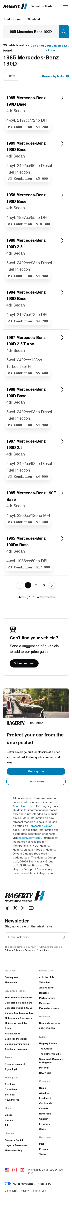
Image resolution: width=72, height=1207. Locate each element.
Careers (44, 1108)
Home (42, 1088)
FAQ (41, 1144)
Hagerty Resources (16, 1145)
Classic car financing (17, 1044)
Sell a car (10, 1094)
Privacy (43, 1149)
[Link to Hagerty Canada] (14, 1169)
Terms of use (39, 1190)
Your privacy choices (23, 1183)
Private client (12, 1033)
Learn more (36, 781)
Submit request (24, 663)
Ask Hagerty (46, 987)
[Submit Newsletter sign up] (63, 937)
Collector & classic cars (18, 1002)
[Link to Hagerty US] (7, 1169)
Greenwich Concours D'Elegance (51, 1061)
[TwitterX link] (15, 908)
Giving (42, 1129)
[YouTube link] (31, 908)
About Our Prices (23, 806)
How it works (12, 1099)
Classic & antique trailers (19, 1013)
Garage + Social (14, 1140)
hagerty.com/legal (29, 837)
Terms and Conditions (37, 950)
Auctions (10, 1084)
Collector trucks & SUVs (19, 1007)
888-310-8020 (47, 1028)
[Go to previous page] (20, 585)
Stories (9, 1120)
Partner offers (47, 998)
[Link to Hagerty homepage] (25, 896)
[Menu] (65, 6)
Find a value (12, 19)
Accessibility (44, 1183)
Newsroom (45, 1113)
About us (44, 1093)
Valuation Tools (41, 6)
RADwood (45, 1072)
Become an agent (15, 1064)
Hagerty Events (48, 1043)
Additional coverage (16, 1049)
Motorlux (44, 1067)
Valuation (44, 982)
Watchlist (33, 19)
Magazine (44, 1003)
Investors (44, 1124)
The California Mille (50, 1053)
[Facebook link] (7, 908)
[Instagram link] (23, 908)
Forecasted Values (40, 825)
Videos (9, 1114)
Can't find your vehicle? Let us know (50, 48)
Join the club (46, 977)
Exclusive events (49, 1008)
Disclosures (11, 1190)
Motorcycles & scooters (18, 1018)
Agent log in (11, 1069)
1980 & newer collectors (18, 997)
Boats (8, 1028)
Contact (43, 1118)
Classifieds (11, 1089)
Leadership (45, 1098)
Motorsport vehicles (16, 1023)
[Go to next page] (52, 585)
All (6, 1125)
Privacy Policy (12, 950)
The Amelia (45, 1048)
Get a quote (36, 771)
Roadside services (50, 1023)
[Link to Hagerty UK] (22, 1169)
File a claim (11, 982)
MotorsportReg (13, 1150)
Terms (42, 1154)
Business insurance (16, 1038)
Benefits (44, 992)
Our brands (45, 1103)
